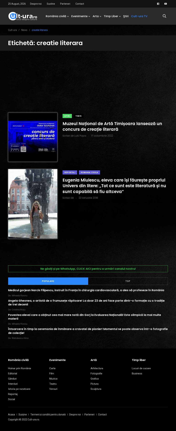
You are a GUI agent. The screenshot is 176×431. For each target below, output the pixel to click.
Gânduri (12, 378)
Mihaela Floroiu (19, 295)
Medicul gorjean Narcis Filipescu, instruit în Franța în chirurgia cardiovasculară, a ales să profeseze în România (86, 290)
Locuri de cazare (141, 368)
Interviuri (13, 383)
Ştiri (126, 16)
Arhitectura (97, 368)
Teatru (53, 383)
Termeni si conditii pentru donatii (48, 414)
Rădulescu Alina (20, 338)
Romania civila (89, 172)
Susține (23, 414)
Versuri (53, 389)
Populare (48, 281)
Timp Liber (111, 16)
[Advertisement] (88, 77)
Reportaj (69, 172)
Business (137, 373)
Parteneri (65, 3)
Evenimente (79, 16)
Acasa (11, 414)
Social (11, 399)
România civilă (56, 16)
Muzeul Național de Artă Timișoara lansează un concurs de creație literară (112, 126)
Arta (96, 16)
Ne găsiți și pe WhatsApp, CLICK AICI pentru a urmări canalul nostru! (88, 269)
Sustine (51, 3)
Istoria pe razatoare (19, 389)
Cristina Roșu (18, 309)
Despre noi (36, 3)
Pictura (94, 383)
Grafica (95, 378)
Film (51, 373)
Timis (78, 116)
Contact (79, 3)
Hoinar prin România (19, 368)
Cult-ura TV (139, 16)
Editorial (12, 373)
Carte (52, 368)
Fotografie (96, 373)
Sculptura (96, 389)
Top (127, 281)
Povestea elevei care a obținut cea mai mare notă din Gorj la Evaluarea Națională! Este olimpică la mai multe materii (84, 317)
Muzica (53, 378)
